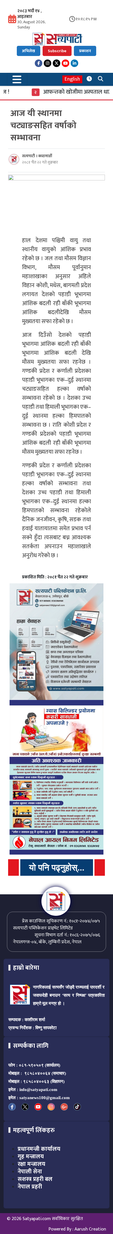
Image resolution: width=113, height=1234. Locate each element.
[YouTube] (65, 63)
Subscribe (57, 51)
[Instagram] (47, 63)
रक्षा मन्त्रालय (31, 1164)
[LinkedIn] (74, 63)
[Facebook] (38, 63)
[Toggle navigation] (17, 79)
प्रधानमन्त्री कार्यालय (39, 1149)
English (72, 79)
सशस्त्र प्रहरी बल (35, 1179)
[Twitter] (56, 63)
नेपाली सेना (30, 1172)
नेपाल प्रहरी (30, 1187)
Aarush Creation (90, 1229)
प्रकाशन (85, 51)
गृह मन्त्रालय (31, 1156)
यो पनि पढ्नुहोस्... (56, 867)
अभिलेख (28, 51)
